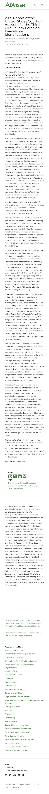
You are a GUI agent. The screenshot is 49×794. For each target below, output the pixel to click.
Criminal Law (13, 483)
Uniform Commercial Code (16, 750)
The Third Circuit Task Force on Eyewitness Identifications (22, 40)
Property (8, 714)
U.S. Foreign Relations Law (16, 747)
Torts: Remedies (12, 743)
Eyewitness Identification (18, 486)
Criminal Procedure (28, 483)
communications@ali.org (16, 770)
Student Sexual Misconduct (16, 725)
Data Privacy (10, 686)
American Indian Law (14, 650)
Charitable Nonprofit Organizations (20, 654)
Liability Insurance (12, 707)
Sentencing (10, 718)
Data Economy (11, 682)
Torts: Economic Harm (14, 736)
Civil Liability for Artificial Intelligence (21, 661)
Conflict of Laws (11, 671)
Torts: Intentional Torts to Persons (19, 740)
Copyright (9, 678)
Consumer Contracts (13, 675)
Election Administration (15, 689)
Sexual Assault (11, 721)
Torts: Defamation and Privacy (18, 732)
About (7, 764)
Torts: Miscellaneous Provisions (18, 729)
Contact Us (9, 767)
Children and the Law (14, 657)
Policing (25, 44)
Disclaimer (16, 787)
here (23, 461)
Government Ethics (13, 693)
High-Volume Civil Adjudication (18, 697)
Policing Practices (15, 489)
